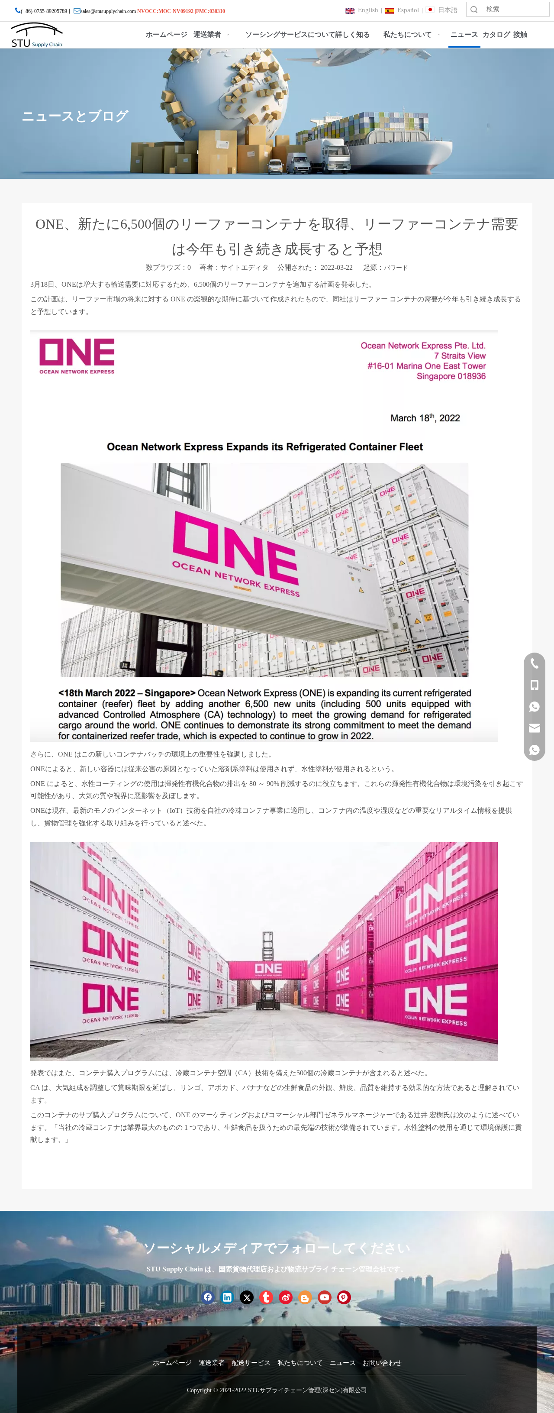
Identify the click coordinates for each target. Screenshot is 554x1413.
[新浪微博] (286, 1297)
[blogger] (305, 1297)
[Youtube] (325, 1297)
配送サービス (251, 1362)
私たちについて (300, 1362)
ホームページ (172, 1362)
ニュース (343, 1362)
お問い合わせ (382, 1362)
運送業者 (212, 1362)
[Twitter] (247, 1297)
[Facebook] (208, 1297)
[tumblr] (266, 1297)
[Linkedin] (227, 1297)
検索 (474, 9)
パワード (396, 268)
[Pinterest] (344, 1297)
